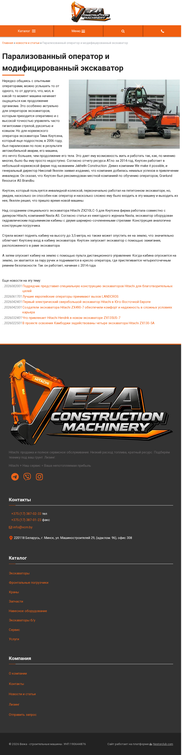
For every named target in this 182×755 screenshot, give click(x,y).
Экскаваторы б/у (22, 620)
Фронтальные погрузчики (28, 583)
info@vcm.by (22, 527)
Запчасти (16, 601)
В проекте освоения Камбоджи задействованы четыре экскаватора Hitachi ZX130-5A (88, 323)
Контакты (16, 684)
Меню (76, 31)
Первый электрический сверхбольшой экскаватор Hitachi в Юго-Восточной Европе (86, 302)
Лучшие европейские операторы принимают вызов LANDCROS (70, 296)
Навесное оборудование (28, 611)
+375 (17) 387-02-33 (26, 514)
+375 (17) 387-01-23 (26, 520)
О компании (18, 673)
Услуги (14, 639)
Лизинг (14, 704)
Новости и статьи (22, 694)
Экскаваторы (19, 573)
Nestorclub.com (163, 744)
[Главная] (91, 21)
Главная (7, 43)
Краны (14, 592)
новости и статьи (28, 43)
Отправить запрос (23, 715)
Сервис (14, 630)
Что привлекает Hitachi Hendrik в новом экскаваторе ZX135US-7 (71, 318)
